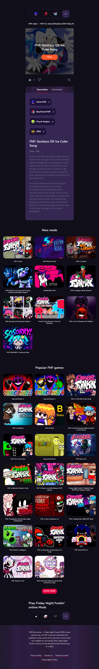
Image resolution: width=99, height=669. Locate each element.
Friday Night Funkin (49, 659)
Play (49, 57)
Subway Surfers (61, 655)
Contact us (48, 655)
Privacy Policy (36, 655)
